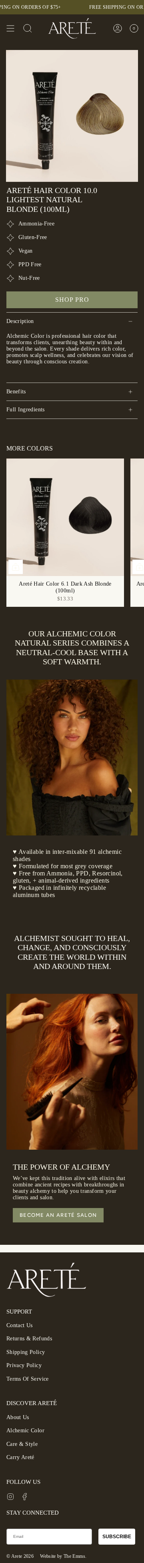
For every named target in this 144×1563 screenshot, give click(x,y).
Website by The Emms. (63, 1556)
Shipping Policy (25, 1352)
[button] (27, 28)
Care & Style (22, 1444)
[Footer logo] (46, 1279)
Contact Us (19, 1325)
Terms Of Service (27, 1379)
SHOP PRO (72, 299)
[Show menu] (10, 28)
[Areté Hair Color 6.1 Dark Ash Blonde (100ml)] (65, 517)
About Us (17, 1417)
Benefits (16, 392)
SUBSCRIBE (116, 1536)
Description (20, 321)
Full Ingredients (25, 410)
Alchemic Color (25, 1430)
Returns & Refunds (29, 1339)
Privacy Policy (24, 1365)
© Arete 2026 (20, 1556)
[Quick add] (15, 567)
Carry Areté (20, 1457)
